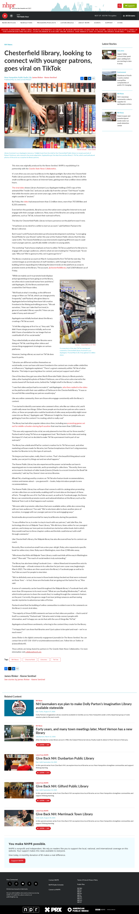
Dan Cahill (39, 762)
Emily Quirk (39, 818)
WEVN (79, 897)
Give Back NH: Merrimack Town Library (64, 814)
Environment (121, 72)
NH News (8, 44)
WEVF (79, 892)
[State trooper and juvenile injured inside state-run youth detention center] (109, 116)
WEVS (79, 902)
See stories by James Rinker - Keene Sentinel (24, 679)
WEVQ (79, 900)
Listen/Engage (67, 23)
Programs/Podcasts (46, 23)
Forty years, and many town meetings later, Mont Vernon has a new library (84, 731)
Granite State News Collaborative (42, 168)
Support (131, 6)
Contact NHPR (54, 880)
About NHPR (84, 23)
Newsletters (26, 23)
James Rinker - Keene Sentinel (44, 77)
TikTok (55, 659)
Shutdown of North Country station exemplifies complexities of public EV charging (124, 80)
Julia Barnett (40, 736)
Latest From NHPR (42, 755)
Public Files (81, 884)
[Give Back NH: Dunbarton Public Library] (19, 762)
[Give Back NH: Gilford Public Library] (19, 790)
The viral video (18, 187)
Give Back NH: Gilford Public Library (62, 786)
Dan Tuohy (39, 711)
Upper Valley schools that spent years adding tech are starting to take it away (124, 58)
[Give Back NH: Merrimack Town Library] (19, 818)
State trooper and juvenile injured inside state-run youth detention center (123, 120)
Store (120, 23)
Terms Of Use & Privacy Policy (87, 880)
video (26, 201)
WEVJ (79, 895)
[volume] (11, 15)
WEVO (79, 899)
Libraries (44, 659)
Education (120, 51)
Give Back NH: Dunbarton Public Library (65, 758)
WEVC (79, 890)
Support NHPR (17, 860)
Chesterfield (30, 659)
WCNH (79, 888)
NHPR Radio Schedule (56, 885)
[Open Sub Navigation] (17, 23)
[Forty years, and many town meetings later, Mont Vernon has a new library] (19, 733)
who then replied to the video (75, 387)
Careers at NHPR (54, 889)
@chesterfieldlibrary (57, 267)
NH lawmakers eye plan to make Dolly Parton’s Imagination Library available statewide (84, 706)
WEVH (79, 893)
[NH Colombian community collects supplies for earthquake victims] (109, 97)
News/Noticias (9, 23)
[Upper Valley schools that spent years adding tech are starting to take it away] (109, 54)
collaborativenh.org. (33, 651)
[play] (5, 16)
